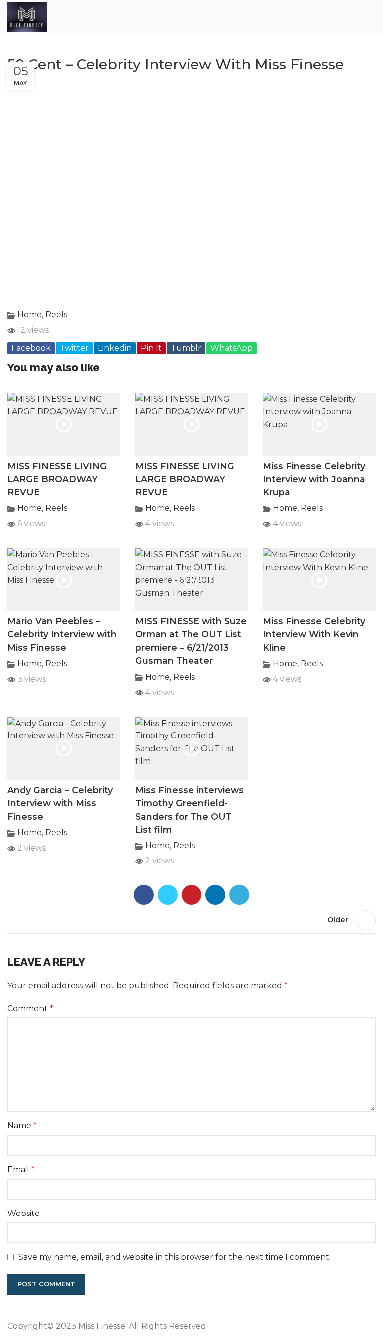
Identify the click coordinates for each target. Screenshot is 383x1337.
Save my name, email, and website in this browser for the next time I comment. (174, 1257)
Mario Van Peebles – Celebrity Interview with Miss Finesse (62, 634)
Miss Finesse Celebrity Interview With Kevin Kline (314, 634)
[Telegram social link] (239, 895)
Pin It (151, 348)
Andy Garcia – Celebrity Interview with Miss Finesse (60, 803)
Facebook (31, 348)
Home (29, 314)
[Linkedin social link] (215, 895)
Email (21, 1169)
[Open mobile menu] (372, 17)
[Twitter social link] (168, 895)
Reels (56, 314)
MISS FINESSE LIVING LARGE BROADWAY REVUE (57, 479)
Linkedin (115, 348)
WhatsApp (231, 348)
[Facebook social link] (144, 895)
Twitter (74, 348)
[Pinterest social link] (191, 895)
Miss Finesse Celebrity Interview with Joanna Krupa (314, 479)
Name (22, 1125)
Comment (30, 1008)
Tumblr (186, 348)
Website (23, 1213)
